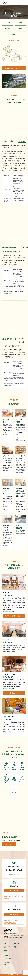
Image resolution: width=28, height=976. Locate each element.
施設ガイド (7, 947)
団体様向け (17, 943)
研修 (15, 947)
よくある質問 (7, 958)
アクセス (6, 955)
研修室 (5, 950)
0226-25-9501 (14, 870)
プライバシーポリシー (9, 963)
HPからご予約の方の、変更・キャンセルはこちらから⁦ (13, 897)
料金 (5, 943)
